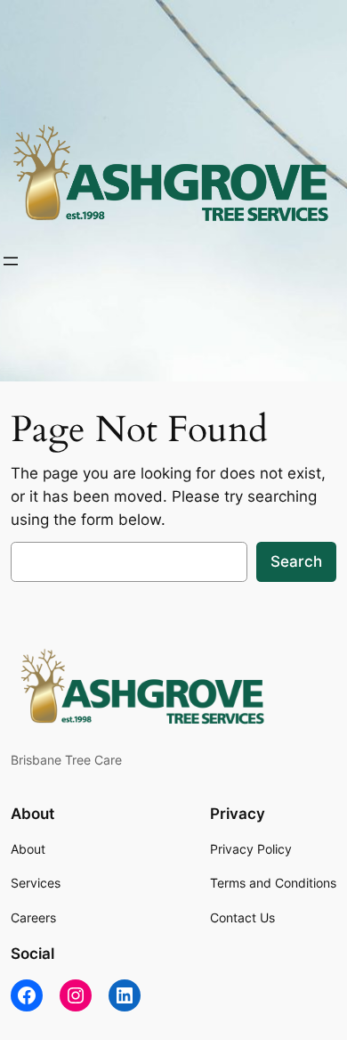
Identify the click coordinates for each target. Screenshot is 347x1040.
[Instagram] (76, 995)
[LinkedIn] (125, 995)
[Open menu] (10, 261)
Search (296, 561)
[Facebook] (27, 995)
